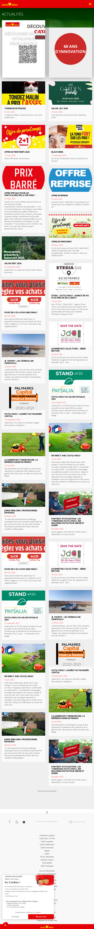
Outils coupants (47, 841)
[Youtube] (17, 822)
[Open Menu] (90, 4)
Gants (47, 854)
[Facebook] (9, 822)
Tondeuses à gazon (47, 835)
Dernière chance (47, 860)
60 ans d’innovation (47, 871)
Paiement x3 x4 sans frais (47, 920)
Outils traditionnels (47, 844)
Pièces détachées (47, 857)
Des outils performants (47, 874)
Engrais (47, 850)
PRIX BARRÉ (47, 863)
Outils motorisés (47, 847)
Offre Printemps (47, 866)
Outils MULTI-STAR (47, 838)
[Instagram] (24, 822)
